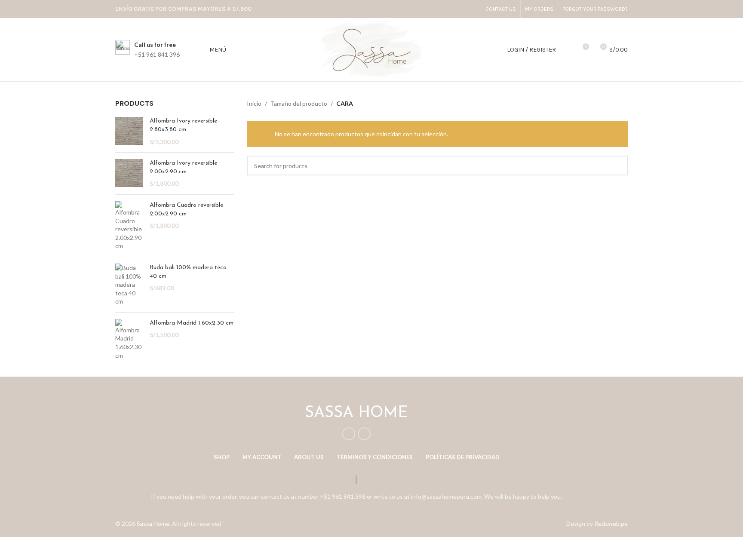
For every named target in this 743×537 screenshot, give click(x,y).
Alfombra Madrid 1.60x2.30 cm (191, 323)
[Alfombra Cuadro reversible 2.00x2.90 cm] (129, 225)
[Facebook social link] (459, 9)
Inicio (254, 103)
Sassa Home (153, 523)
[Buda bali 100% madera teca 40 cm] (129, 285)
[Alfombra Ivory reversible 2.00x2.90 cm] (129, 173)
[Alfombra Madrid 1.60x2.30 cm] (129, 339)
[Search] (567, 49)
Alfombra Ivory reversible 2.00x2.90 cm (183, 167)
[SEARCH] (618, 165)
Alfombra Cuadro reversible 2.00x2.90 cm (186, 209)
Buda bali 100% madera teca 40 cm (188, 271)
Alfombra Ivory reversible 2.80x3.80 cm (183, 125)
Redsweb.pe (611, 523)
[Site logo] (371, 48)
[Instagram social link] (471, 9)
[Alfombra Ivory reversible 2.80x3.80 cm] (129, 131)
